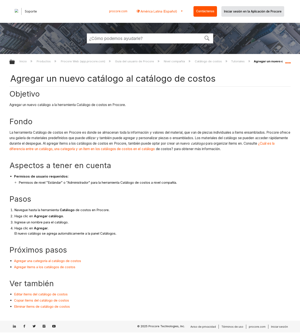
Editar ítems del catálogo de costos (41, 294)
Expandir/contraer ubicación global (288, 60)
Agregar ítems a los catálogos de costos (44, 267)
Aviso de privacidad (203, 326)
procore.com (118, 11)
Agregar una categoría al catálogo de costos (47, 261)
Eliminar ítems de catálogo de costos (42, 306)
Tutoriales (238, 61)
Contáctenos (205, 11)
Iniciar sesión (279, 326)
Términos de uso (232, 326)
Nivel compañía (175, 61)
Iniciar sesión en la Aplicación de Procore (253, 11)
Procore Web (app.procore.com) (83, 61)
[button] (207, 38)
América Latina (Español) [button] (158, 11)
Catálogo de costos (209, 61)
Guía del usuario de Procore (135, 61)
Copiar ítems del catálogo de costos (41, 300)
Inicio (24, 61)
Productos (44, 61)
